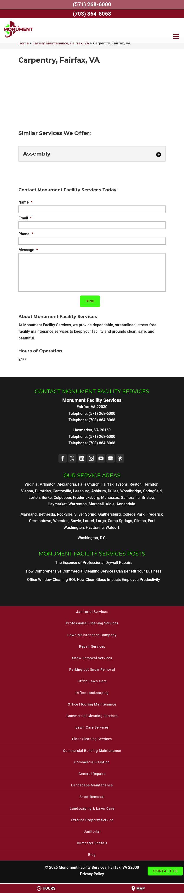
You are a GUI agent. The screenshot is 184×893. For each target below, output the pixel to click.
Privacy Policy (92, 874)
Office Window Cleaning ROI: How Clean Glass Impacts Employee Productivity (93, 579)
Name (25, 202)
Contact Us (165, 871)
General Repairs (92, 774)
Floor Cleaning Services (92, 739)
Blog (92, 855)
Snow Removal (92, 797)
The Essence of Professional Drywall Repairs (93, 562)
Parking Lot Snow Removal (92, 669)
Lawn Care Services (92, 727)
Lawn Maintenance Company (92, 635)
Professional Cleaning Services (92, 623)
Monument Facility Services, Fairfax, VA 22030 (99, 867)
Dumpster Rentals (92, 843)
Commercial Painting (92, 762)
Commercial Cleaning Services (92, 716)
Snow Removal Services (92, 658)
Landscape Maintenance (92, 785)
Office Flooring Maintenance (92, 704)
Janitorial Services (92, 612)
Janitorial (92, 831)
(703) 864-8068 (102, 443)
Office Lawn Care (92, 681)
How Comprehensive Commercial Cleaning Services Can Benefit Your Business (93, 571)
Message (28, 249)
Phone (25, 234)
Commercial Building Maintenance (92, 751)
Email (25, 218)
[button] (176, 37)
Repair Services (92, 646)
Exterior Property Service (92, 820)
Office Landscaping (92, 693)
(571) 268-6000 (102, 436)
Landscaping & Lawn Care (92, 808)
